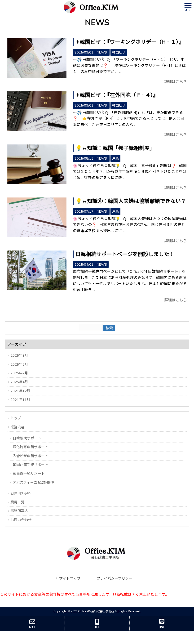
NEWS (102, 52)
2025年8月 (19, 364)
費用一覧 (17, 502)
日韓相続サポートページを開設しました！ (124, 254)
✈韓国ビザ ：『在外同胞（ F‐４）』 (116, 95)
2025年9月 (19, 355)
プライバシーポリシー (114, 578)
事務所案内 (19, 511)
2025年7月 (19, 373)
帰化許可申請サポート (30, 447)
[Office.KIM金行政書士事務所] (91, 6)
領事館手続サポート (29, 473)
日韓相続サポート (27, 438)
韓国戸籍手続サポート (30, 464)
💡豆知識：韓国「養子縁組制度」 (115, 148)
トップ (15, 418)
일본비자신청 (21, 493)
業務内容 (17, 427)
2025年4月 (19, 382)
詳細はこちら (175, 82)
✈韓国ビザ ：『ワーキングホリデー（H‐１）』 (129, 42)
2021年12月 (20, 391)
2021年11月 (20, 399)
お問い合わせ (21, 520)
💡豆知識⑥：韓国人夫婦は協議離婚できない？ (130, 201)
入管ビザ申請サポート (30, 456)
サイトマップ (69, 578)
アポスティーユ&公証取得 (33, 482)
